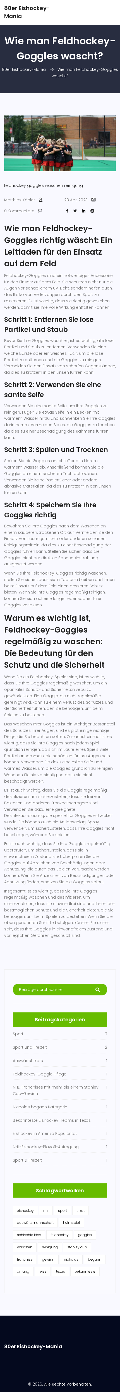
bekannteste (85, 1271)
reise (43, 1271)
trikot (80, 1210)
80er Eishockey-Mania (24, 69)
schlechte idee (29, 1234)
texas (60, 1271)
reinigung (73, 185)
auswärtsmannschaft (35, 1222)
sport (62, 1210)
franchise (25, 1259)
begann (94, 1259)
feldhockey (15, 185)
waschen (54, 185)
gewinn (48, 1259)
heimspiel (71, 1222)
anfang (23, 1271)
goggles (35, 185)
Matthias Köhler (19, 200)
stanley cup (77, 1247)
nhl (46, 1210)
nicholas (71, 1259)
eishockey (25, 1210)
